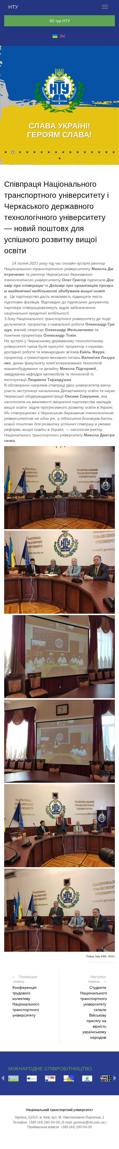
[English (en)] (62, 36)
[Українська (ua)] (55, 36)
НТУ (13, 7)
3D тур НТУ (59, 21)
